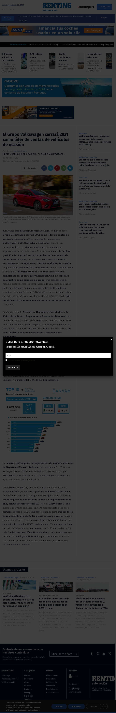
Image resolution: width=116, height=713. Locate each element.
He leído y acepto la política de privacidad (21, 360)
